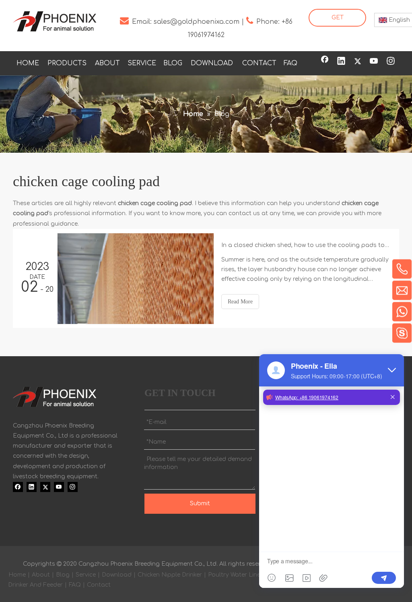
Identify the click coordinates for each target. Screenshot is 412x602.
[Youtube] (374, 61)
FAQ (75, 585)
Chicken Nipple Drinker (170, 575)
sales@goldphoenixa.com (196, 21)
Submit (200, 503)
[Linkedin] (341, 61)
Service (86, 575)
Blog (63, 575)
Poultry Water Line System (245, 575)
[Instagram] (390, 61)
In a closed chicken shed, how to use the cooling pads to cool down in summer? (305, 245)
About (41, 575)
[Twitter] (357, 61)
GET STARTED (337, 21)
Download (117, 575)
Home (17, 575)
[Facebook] (324, 61)
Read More (240, 302)
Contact (99, 585)
